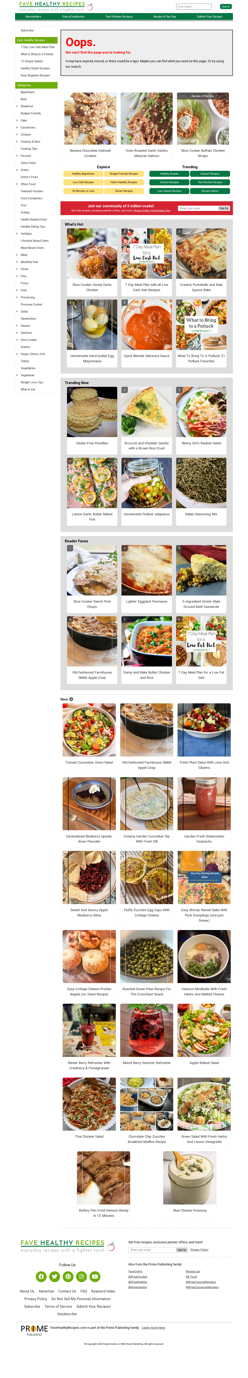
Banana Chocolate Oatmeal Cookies (90, 153)
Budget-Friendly (31, 113)
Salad (24, 311)
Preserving (28, 297)
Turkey (25, 361)
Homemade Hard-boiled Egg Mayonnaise (92, 358)
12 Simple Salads (32, 61)
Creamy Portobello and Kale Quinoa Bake (201, 287)
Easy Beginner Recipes (35, 75)
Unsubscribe (67, 1314)
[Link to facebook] (41, 1276)
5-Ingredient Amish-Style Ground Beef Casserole (201, 604)
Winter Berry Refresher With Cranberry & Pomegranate (89, 1065)
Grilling (25, 212)
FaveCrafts (135, 1271)
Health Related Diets (34, 219)
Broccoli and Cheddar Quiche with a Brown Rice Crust (147, 445)
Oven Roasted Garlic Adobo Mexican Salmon (147, 153)
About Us (27, 1291)
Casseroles (28, 127)
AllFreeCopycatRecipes (201, 1282)
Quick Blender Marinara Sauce (146, 356)
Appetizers (28, 92)
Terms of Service (58, 1306)
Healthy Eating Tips (33, 226)
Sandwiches (28, 318)
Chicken (26, 134)
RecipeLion (193, 1271)
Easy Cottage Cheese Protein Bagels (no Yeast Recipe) (89, 991)
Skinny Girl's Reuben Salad (201, 443)
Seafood (26, 333)
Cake (24, 120)
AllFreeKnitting (137, 1282)
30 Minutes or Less (83, 191)
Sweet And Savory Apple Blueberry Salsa (89, 912)
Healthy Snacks (169, 173)
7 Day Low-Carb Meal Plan (37, 47)
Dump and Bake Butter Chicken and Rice (146, 675)
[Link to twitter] (54, 1276)
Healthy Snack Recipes (35, 68)
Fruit (23, 205)
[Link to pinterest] (68, 1276)
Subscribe (27, 30)
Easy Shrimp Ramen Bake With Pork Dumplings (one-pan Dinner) (204, 915)
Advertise (46, 1291)
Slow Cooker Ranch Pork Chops (92, 604)
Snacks (25, 347)
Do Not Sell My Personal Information (80, 1299)
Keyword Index (103, 1291)
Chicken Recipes (169, 182)
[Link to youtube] (95, 1276)
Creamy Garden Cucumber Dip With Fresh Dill (147, 839)
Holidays (26, 233)
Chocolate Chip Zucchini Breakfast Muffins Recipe (147, 1139)
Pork (24, 290)
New (64, 699)
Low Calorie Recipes (169, 191)
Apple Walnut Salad (204, 1063)
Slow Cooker (29, 340)
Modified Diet (29, 262)
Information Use (160, 210)
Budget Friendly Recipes (124, 173)
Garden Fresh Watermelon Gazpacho (204, 839)
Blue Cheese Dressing (189, 1210)
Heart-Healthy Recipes (124, 182)
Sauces (25, 325)
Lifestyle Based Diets (35, 240)
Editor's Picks (29, 177)
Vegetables (28, 368)
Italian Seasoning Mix (201, 514)
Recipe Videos (210, 191)
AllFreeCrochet (137, 1277)
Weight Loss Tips (32, 382)
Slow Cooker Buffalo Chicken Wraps (203, 153)
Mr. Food (191, 1277)
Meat (24, 255)
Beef (24, 99)
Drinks (25, 170)
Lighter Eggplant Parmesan (146, 601)
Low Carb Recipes (83, 182)
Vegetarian (27, 375)
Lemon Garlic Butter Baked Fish (92, 516)
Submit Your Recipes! (93, 1306)
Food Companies (31, 198)
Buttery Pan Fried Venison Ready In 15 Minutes (104, 1213)
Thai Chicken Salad (89, 1136)
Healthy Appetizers (83, 173)
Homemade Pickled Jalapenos (146, 514)
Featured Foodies (32, 191)
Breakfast (27, 106)
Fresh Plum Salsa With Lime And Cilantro (204, 765)
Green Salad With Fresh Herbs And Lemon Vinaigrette (204, 1139)
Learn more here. (154, 1328)
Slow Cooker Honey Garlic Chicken (92, 287)
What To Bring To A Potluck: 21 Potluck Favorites (201, 358)
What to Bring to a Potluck (37, 54)
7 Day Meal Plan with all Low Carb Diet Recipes (146, 287)
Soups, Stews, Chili (33, 354)
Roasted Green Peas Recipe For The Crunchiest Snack (146, 991)
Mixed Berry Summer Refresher (147, 1063)
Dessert (26, 156)
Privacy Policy (142, 210)
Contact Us (67, 1291)
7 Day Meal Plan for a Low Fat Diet (201, 675)
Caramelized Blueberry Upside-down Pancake (89, 839)
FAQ (83, 1291)
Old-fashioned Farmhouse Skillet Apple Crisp (92, 675)
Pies (24, 276)
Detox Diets (28, 163)
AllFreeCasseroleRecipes (202, 1287)
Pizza (24, 283)
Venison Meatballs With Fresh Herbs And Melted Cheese (204, 991)
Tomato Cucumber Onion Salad (89, 762)
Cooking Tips (29, 148)
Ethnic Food (28, 184)
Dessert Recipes (210, 173)
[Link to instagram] (81, 1276)
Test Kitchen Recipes (210, 182)
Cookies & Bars (30, 141)
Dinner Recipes (124, 191)
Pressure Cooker (31, 304)
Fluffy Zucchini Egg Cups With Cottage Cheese (147, 912)
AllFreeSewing (137, 1287)
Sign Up (224, 208)
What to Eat (28, 389)
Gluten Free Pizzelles (92, 443)
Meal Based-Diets (32, 248)
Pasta (24, 269)
